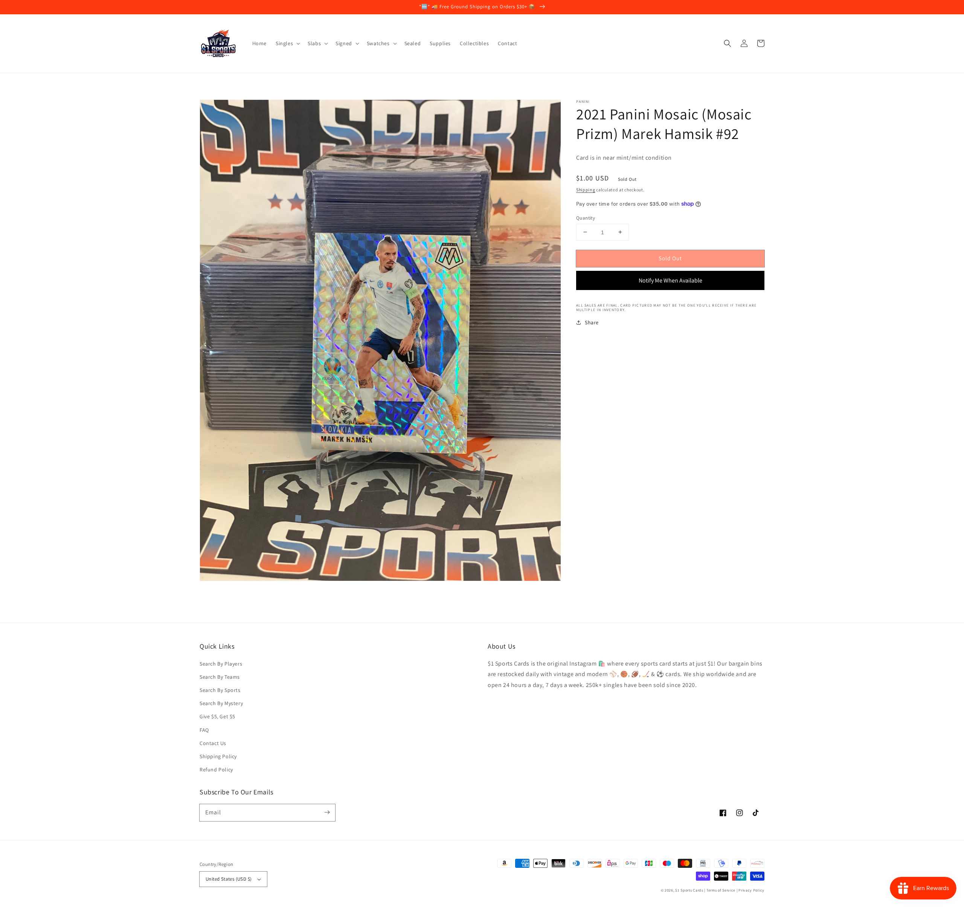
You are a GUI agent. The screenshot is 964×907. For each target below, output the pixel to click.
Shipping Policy (218, 756)
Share (592, 322)
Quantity (585, 217)
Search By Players (221, 663)
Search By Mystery (221, 703)
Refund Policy (216, 769)
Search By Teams (220, 676)
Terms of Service (720, 890)
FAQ (204, 730)
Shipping (585, 189)
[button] (727, 43)
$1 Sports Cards (689, 890)
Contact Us (213, 743)
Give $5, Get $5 (217, 716)
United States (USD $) (229, 879)
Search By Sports (220, 690)
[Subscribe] (327, 812)
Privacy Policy (751, 890)
